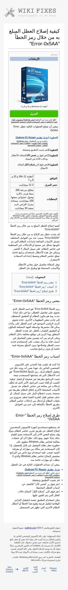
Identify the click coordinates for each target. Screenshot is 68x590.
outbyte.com (30, 528)
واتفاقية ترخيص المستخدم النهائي (30, 475)
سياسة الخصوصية (34, 145)
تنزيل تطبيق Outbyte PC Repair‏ (32, 137)
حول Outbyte (22, 473)
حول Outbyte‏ (22, 141)
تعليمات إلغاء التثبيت (40, 143)
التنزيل (34, 113)
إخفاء (29, 277)
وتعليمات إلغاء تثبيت (52, 475)
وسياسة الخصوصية (52, 477)
